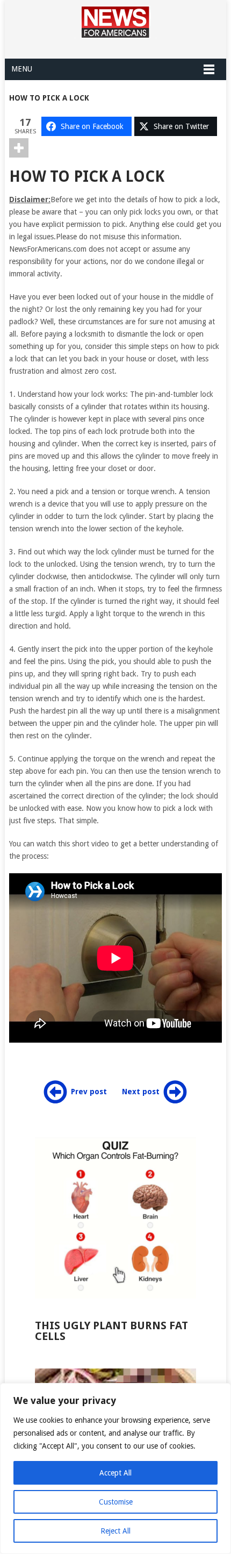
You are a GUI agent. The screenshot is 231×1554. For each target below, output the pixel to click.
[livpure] (115, 1218)
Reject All (115, 1531)
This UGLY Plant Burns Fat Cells (111, 1331)
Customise (116, 1502)
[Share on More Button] (18, 148)
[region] (115, 1468)
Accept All (115, 1473)
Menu (21, 69)
